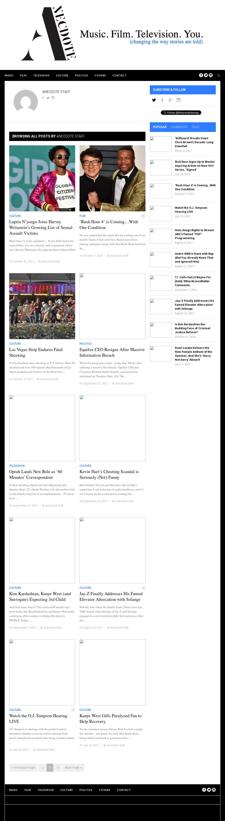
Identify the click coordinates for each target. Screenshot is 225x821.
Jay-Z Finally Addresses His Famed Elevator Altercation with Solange (111, 596)
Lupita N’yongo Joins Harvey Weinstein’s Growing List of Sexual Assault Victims (41, 227)
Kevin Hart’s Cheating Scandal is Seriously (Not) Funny (109, 474)
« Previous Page (23, 768)
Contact (119, 75)
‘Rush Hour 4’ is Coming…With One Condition (109, 224)
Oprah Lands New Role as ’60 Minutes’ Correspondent (35, 474)
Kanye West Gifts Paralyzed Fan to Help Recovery (111, 718)
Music (9, 75)
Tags (195, 127)
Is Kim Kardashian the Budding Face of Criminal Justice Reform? (192, 328)
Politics (81, 75)
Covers (100, 75)
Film (23, 75)
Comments (179, 127)
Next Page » (73, 768)
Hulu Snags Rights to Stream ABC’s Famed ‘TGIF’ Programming (194, 234)
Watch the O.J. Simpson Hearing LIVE (38, 718)
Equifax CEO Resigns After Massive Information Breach (112, 352)
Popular (160, 127)
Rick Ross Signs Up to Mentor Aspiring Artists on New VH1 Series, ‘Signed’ (195, 165)
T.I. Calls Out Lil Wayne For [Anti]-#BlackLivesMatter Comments (193, 281)
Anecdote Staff (51, 261)
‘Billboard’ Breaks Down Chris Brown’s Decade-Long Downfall (194, 142)
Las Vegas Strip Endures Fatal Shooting (36, 352)
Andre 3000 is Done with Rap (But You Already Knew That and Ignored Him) (194, 257)
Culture (62, 75)
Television (41, 75)
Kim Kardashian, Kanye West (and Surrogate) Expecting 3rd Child (40, 596)
